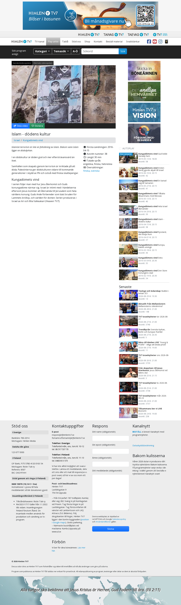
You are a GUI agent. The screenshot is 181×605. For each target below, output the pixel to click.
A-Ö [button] (75, 51)
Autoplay (128, 148)
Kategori (41, 51)
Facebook (149, 41)
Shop (87, 41)
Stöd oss (76, 41)
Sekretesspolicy (119, 519)
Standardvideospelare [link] (22, 63)
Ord (166, 41)
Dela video (22, 125)
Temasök (60, 51)
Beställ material (114, 41)
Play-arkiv (53, 41)
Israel (17, 140)
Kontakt (98, 41)
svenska (95, 170)
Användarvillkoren (103, 522)
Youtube (155, 41)
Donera (38, 125)
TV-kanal (39, 41)
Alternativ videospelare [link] (42, 63)
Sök (122, 51)
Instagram (161, 41)
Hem (22, 41)
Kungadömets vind (33, 140)
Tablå (65, 41)
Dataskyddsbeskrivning (143, 445)
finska (86, 170)
